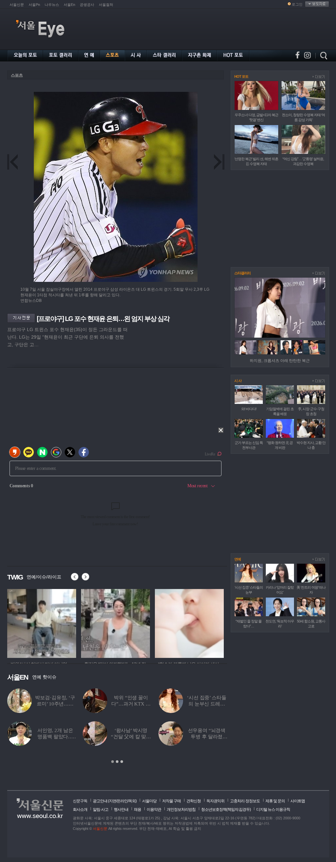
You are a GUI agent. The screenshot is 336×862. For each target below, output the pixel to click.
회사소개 (80, 809)
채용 (137, 809)
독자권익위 (215, 801)
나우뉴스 (52, 5)
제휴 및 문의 (275, 801)
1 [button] (112, 761)
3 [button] (121, 761)
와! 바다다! (248, 409)
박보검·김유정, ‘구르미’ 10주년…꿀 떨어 (55, 704)
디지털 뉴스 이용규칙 (273, 809)
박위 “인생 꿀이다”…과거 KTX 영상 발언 (130, 704)
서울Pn (34, 5)
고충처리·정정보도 (245, 801)
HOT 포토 (241, 76)
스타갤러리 (242, 273)
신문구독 (80, 801)
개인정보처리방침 (181, 809)
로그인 (297, 4)
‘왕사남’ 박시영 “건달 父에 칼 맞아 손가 (131, 737)
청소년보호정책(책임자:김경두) (226, 809)
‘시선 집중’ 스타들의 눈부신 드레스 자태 (206, 704)
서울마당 (149, 801)
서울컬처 (106, 5)
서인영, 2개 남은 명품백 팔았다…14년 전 (55, 737)
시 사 (238, 381)
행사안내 (121, 809)
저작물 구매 (171, 801)
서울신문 (17, 5)
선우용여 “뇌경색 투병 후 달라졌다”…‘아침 (207, 737)
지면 (112, 801)
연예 (237, 559)
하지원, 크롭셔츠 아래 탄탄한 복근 (280, 360)
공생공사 (87, 5)
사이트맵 (297, 801)
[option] (49, 622)
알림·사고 (100, 809)
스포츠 (17, 75)
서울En (69, 5)
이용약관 (154, 809)
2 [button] (117, 761)
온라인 (122, 801)
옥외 (132, 801)
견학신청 (193, 801)
